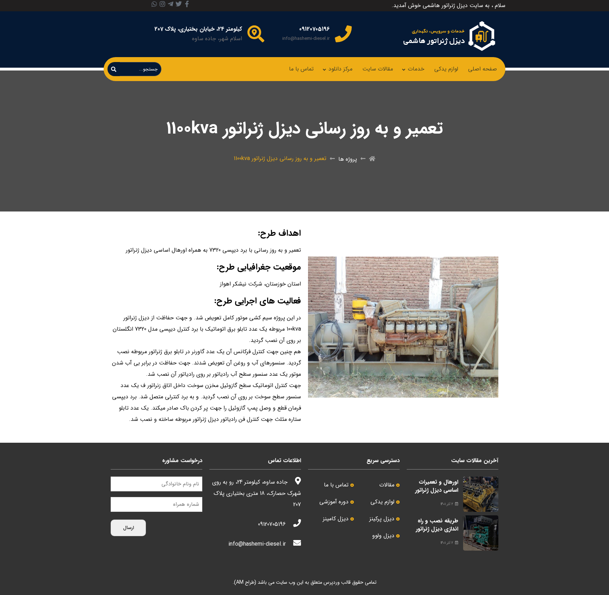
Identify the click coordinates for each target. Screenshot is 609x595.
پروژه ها (347, 159)
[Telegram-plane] (170, 4)
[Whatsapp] (154, 4)
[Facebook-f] (187, 4)
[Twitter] (179, 4)
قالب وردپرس (337, 582)
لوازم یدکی (446, 69)
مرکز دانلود (340, 69)
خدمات (416, 69)
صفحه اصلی (482, 69)
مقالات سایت (377, 69)
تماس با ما (301, 69)
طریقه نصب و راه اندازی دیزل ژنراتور (437, 524)
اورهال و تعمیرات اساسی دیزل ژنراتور (436, 486)
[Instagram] (162, 4)
